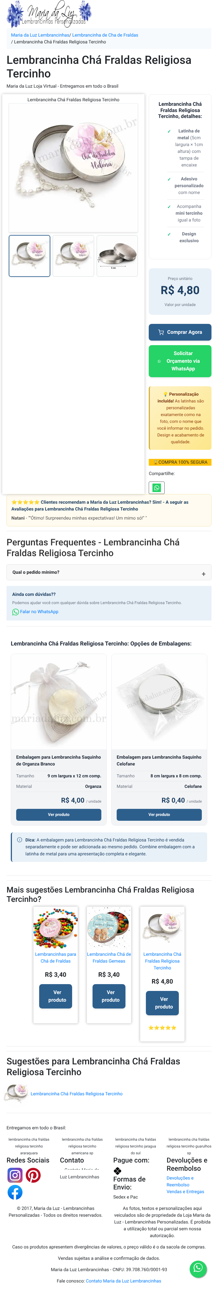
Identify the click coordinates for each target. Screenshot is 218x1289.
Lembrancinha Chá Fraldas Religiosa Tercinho (162, 961)
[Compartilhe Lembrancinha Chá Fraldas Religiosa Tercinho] (157, 488)
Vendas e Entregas (185, 1191)
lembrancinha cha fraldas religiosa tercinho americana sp (82, 1146)
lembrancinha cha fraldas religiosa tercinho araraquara (29, 1146)
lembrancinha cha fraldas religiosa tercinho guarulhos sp (189, 1146)
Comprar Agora (184, 332)
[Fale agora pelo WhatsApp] (198, 1269)
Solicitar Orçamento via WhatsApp (183, 361)
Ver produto (59, 814)
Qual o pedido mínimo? (35, 572)
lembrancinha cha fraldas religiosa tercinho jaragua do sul (135, 1146)
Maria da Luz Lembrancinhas (40, 35)
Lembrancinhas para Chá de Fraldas (55, 958)
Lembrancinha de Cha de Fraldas (105, 35)
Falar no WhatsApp (38, 611)
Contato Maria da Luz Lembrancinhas (79, 1173)
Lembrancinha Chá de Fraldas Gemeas (109, 958)
